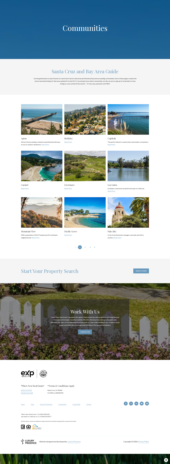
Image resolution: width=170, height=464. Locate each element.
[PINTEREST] (147, 404)
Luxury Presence (74, 442)
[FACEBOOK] (126, 404)
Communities (62, 404)
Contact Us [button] (85, 332)
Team (32, 404)
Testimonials (76, 404)
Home (23, 404)
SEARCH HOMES (141, 271)
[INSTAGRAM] (131, 404)
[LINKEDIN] (136, 404)
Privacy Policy (143, 442)
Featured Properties (46, 404)
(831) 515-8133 (26, 390)
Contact (88, 404)
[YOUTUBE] (142, 404)
